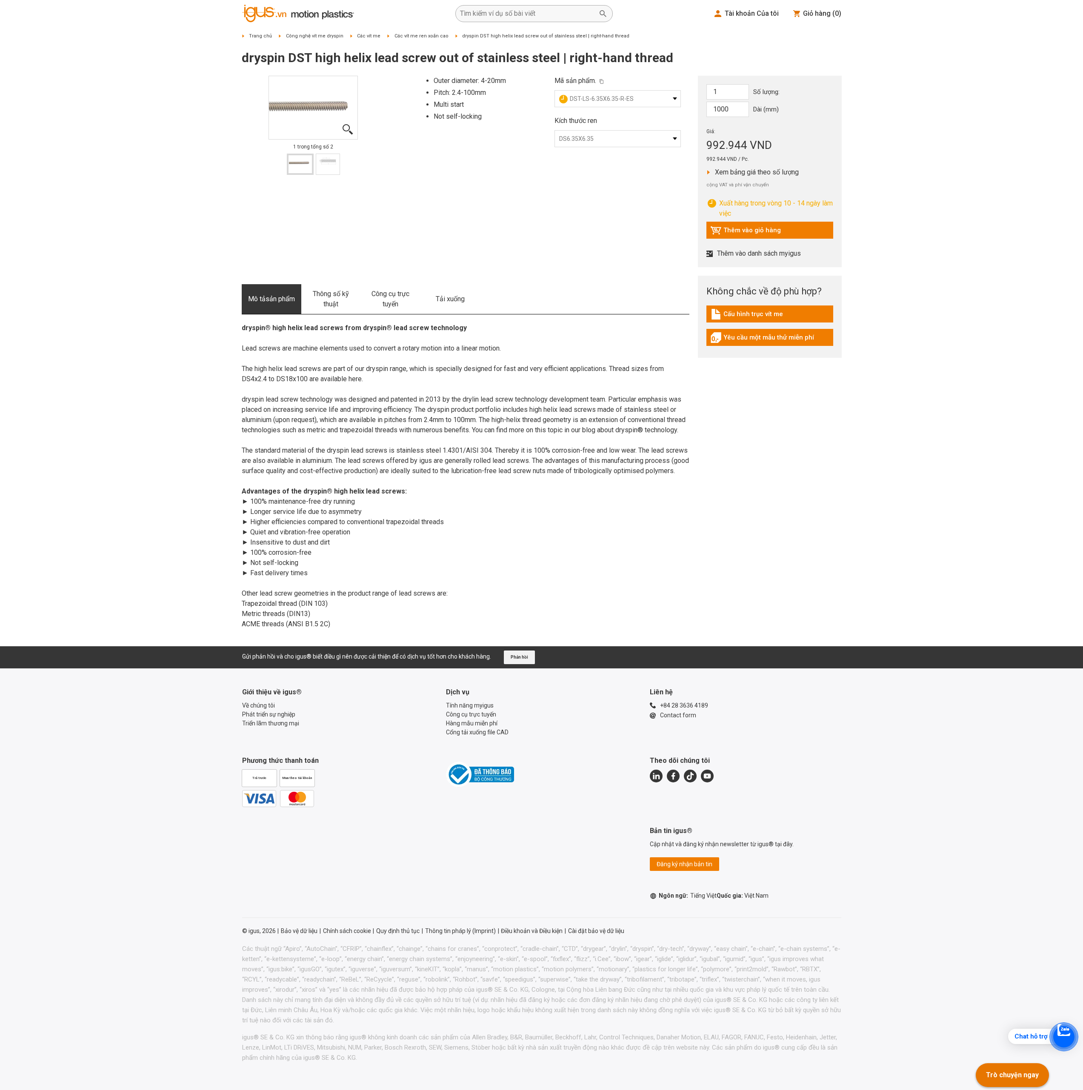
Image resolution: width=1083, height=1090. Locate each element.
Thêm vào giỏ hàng (745, 232)
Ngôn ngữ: (688, 895)
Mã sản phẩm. (575, 81)
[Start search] (603, 14)
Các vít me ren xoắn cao (421, 36)
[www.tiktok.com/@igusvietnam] (690, 776)
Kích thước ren (575, 121)
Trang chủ (260, 36)
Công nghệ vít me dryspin (314, 36)
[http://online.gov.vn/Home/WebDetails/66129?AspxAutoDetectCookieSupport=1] (480, 774)
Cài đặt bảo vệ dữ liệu (596, 930)
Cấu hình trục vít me (748, 316)
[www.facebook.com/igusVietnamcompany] (673, 776)
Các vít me (368, 36)
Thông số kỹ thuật (331, 299)
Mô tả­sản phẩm (271, 299)
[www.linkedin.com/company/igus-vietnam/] (656, 776)
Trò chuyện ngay (1012, 1075)
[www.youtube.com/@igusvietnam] (707, 776)
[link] (769, 317)
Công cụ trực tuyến (390, 299)
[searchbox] (527, 14)
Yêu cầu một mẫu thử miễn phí (762, 339)
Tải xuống (450, 299)
